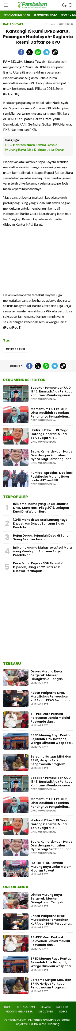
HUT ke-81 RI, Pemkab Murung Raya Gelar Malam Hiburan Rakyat (51, 867)
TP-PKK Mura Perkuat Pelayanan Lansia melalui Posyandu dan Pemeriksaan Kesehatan (50, 719)
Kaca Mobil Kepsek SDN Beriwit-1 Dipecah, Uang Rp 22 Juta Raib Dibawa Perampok (38, 567)
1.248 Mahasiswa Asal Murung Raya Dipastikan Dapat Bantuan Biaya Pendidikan (40, 523)
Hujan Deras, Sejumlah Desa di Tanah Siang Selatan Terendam (42, 537)
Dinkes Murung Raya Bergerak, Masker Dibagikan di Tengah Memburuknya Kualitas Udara (48, 679)
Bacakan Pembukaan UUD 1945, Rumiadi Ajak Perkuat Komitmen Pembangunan (51, 391)
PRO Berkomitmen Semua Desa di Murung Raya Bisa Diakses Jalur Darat (35, 147)
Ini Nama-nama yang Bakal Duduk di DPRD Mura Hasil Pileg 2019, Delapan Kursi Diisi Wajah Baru (41, 508)
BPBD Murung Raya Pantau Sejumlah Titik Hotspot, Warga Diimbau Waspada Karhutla (51, 741)
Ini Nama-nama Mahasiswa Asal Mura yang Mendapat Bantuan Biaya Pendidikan (42, 551)
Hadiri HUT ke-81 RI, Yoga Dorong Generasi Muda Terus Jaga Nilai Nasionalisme (49, 436)
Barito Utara (13, 24)
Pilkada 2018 (16, 349)
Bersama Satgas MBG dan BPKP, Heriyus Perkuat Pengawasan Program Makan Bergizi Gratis (51, 762)
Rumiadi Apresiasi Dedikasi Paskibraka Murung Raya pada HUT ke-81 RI (52, 476)
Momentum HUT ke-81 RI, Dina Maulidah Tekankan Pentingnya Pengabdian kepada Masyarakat (50, 414)
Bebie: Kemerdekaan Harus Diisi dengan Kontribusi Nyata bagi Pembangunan (51, 455)
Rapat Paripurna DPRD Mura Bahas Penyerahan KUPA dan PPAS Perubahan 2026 (51, 698)
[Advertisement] (38, 259)
